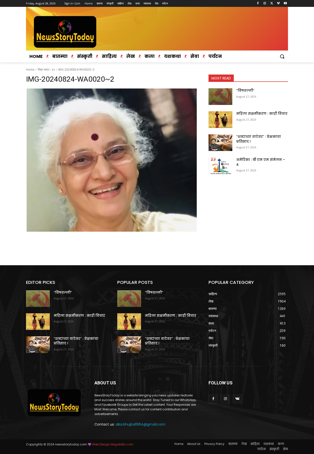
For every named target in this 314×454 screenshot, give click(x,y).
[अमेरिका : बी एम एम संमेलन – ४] (220, 165)
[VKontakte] (237, 399)
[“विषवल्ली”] (220, 96)
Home (30, 69)
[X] (272, 3)
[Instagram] (265, 3)
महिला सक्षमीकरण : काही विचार (262, 113)
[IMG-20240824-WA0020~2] (111, 160)
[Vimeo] (278, 3)
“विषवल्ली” (245, 90)
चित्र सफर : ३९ (46, 69)
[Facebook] (258, 3)
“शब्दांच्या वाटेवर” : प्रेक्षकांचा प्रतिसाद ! (258, 139)
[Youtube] (285, 3)
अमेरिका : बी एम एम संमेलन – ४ (260, 162)
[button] (282, 56)
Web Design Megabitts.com (112, 444)
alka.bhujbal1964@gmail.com (140, 424)
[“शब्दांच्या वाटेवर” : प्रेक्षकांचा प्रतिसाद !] (220, 142)
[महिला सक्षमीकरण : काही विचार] (220, 119)
